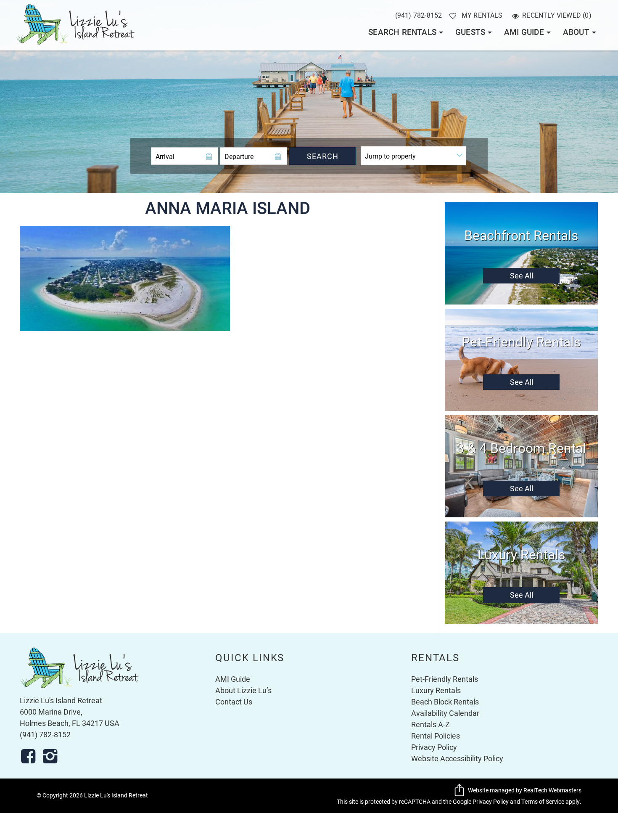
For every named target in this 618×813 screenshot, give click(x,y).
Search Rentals (402, 31)
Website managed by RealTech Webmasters (524, 790)
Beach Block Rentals (445, 701)
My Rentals (482, 15)
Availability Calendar (445, 713)
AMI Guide (524, 31)
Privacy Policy (434, 747)
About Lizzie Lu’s (243, 690)
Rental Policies (435, 736)
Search (322, 156)
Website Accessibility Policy (457, 758)
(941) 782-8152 (418, 15)
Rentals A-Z (430, 724)
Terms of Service (542, 801)
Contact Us (233, 701)
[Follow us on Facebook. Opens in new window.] (31, 756)
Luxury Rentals (436, 690)
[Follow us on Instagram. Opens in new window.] (52, 756)
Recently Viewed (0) (557, 15)
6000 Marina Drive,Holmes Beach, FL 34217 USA (69, 717)
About (576, 31)
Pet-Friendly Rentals (444, 679)
